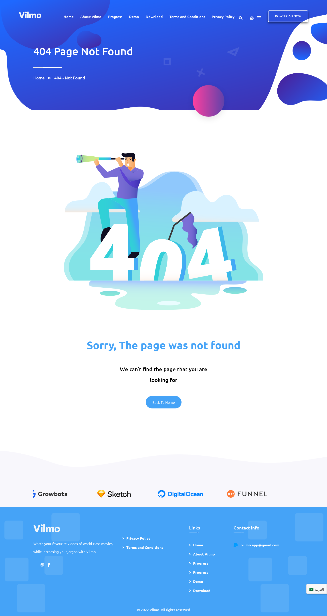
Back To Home (163, 402)
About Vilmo (90, 16)
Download (154, 16)
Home (69, 16)
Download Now (288, 16)
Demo (134, 16)
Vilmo (154, 609)
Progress (115, 16)
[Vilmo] (30, 14)
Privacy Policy (223, 16)
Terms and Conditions (187, 16)
